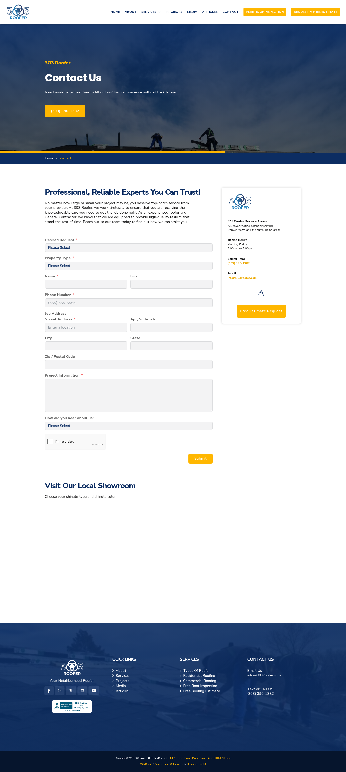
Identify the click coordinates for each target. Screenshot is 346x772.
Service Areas (206, 758)
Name (50, 276)
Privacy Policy (191, 758)
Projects (174, 12)
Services (148, 12)
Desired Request (59, 240)
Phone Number (58, 295)
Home (115, 12)
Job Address (55, 313)
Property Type (58, 258)
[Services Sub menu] (160, 12)
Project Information (62, 375)
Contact (230, 12)
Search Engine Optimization (169, 764)
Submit (200, 458)
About (131, 12)
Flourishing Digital (196, 764)
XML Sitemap (175, 758)
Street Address (58, 319)
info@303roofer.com (242, 278)
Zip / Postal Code (60, 356)
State (135, 338)
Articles (210, 12)
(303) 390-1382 (65, 111)
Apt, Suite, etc (143, 319)
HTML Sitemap (222, 758)
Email (135, 276)
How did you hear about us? (69, 418)
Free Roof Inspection (265, 12)
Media (192, 12)
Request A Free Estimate (315, 12)
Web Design (146, 764)
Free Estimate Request (261, 310)
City (48, 338)
